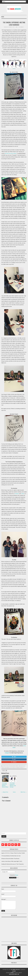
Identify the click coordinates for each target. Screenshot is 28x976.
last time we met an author (10, 153)
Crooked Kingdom (12, 766)
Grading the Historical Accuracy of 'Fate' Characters (12, 864)
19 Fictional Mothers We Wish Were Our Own (11, 855)
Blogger (16, 875)
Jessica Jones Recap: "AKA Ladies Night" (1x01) (11, 861)
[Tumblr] (15, 844)
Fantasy (17, 766)
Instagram (17, 493)
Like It (14, 759)
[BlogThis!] (4, 770)
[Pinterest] (12, 844)
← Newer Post (5, 792)
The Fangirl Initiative (15, 969)
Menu (2, 17)
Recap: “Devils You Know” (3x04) (13, 853)
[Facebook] (6, 844)
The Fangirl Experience (19, 767)
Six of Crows (12, 767)
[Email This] (2, 770)
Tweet (14, 756)
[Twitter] (2, 844)
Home (14, 792)
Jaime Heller (21, 766)
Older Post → (23, 792)
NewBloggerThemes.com (14, 974)
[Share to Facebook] (6, 770)
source (14, 68)
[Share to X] (5, 770)
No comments (21, 27)
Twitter (22, 493)
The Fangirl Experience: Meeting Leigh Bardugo (14, 23)
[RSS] (19, 844)
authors (4, 766)
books (7, 766)
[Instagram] (9, 844)
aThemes (12, 972)
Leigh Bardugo (7, 767)
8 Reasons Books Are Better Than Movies (10, 858)
